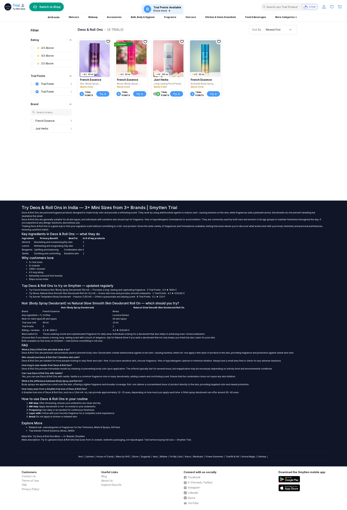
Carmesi (89, 456)
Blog (104, 476)
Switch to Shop (50, 7)
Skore (135, 456)
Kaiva (188, 456)
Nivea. (36, 293)
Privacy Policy (30, 489)
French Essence (41, 289)
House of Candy (105, 456)
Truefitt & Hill (232, 456)
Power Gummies (214, 456)
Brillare (163, 456)
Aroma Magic (248, 456)
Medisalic (198, 456)
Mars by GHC (123, 456)
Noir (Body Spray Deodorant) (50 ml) (69, 289)
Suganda (145, 456)
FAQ (24, 484)
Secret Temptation (43, 296)
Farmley (262, 456)
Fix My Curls (176, 456)
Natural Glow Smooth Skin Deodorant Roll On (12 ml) (67, 293)
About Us (107, 480)
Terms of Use (30, 480)
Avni (80, 456)
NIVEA (71, 430)
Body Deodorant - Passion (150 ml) (72, 296)
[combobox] (290, 7)
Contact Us (29, 476)
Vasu (155, 456)
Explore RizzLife (111, 484)
